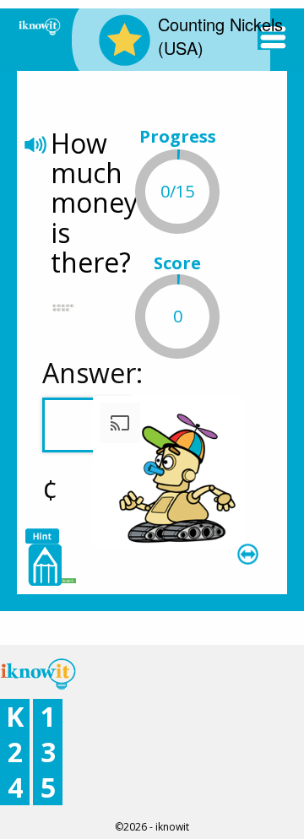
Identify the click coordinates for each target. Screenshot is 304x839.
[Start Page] (39, 25)
